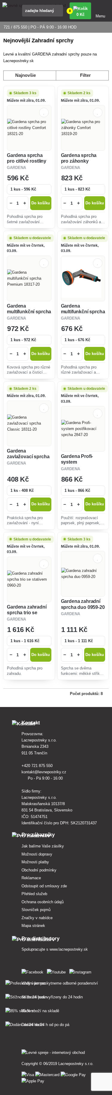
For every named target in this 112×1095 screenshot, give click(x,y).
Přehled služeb (34, 894)
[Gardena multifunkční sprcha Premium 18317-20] (29, 278)
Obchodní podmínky (39, 870)
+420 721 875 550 (38, 765)
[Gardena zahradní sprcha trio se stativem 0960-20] (29, 579)
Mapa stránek (33, 925)
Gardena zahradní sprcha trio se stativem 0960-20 (26, 612)
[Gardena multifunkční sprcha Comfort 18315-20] (83, 278)
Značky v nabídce (37, 918)
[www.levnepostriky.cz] (34, 971)
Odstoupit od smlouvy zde (44, 886)
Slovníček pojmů (36, 909)
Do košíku (40, 203)
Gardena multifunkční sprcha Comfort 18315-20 (83, 311)
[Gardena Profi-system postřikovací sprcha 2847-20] (83, 429)
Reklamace (31, 878)
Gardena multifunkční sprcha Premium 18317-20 (29, 311)
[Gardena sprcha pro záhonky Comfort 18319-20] (83, 128)
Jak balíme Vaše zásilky (43, 846)
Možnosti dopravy (37, 854)
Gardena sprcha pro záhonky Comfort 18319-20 (80, 161)
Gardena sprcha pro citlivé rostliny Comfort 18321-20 (26, 161)
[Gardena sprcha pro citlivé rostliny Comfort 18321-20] (29, 128)
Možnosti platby (35, 862)
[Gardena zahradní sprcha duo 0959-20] (83, 574)
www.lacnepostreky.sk (69, 949)
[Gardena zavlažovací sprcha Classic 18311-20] (29, 423)
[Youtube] (57, 971)
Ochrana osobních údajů (43, 902)
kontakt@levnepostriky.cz (44, 772)
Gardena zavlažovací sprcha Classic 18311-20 (28, 456)
